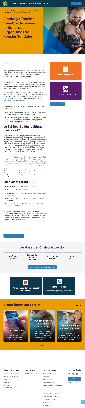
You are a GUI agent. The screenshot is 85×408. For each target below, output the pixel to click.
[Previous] (77, 305)
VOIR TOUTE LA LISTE (10, 388)
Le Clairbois (7, 385)
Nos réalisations (47, 405)
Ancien (22, 3)
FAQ (44, 388)
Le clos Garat (7, 379)
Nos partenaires (47, 402)
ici (25, 220)
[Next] (81, 305)
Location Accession (49, 382)
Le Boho (6, 382)
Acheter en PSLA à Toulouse (51, 394)
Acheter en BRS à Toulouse (51, 396)
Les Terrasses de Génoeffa (11, 373)
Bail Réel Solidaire (37, 214)
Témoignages (47, 391)
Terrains (31, 3)
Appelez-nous (74, 379)
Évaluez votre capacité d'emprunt (53, 385)
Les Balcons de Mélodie (10, 376)
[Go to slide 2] (43, 345)
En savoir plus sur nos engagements (42, 267)
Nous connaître (42, 3)
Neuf (14, 3)
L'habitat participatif (49, 399)
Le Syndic (75, 3)
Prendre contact (57, 104)
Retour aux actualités (15, 236)
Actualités (13, 11)
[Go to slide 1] (41, 345)
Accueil (5, 11)
